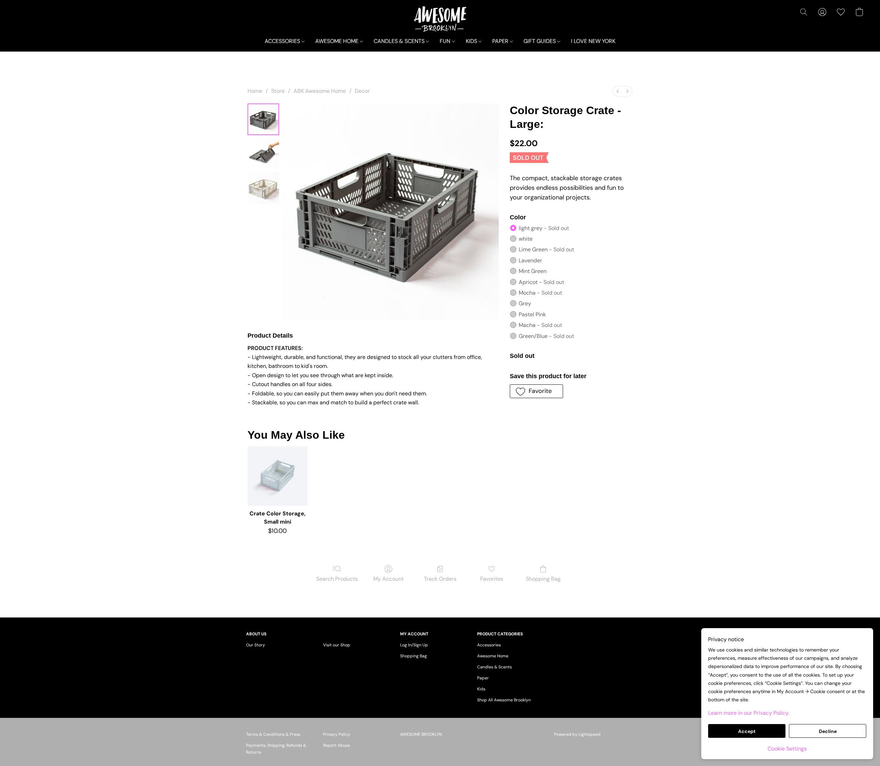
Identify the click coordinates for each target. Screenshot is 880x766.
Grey (525, 303)
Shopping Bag (543, 578)
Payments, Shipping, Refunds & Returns (276, 749)
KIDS (472, 41)
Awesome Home (492, 656)
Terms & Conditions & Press (273, 734)
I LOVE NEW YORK (593, 41)
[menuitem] (618, 91)
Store (278, 91)
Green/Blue (546, 336)
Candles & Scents (494, 667)
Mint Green (533, 271)
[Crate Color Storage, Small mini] (277, 476)
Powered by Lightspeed (577, 734)
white (525, 238)
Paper (483, 678)
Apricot (541, 282)
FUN (446, 41)
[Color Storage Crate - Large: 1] (263, 153)
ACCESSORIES (283, 41)
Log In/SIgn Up (414, 645)
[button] (440, 19)
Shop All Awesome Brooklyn (504, 700)
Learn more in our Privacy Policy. (748, 712)
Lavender (530, 260)
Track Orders (440, 578)
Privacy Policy (336, 734)
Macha (540, 325)
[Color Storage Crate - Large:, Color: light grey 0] (263, 119)
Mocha (540, 292)
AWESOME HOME (337, 41)
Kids (481, 689)
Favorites (491, 578)
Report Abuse (336, 745)
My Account (388, 578)
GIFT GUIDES (540, 41)
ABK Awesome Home (320, 91)
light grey (544, 228)
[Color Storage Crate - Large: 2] (263, 188)
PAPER (501, 41)
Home (255, 91)
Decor (362, 91)
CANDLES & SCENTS (400, 41)
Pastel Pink (532, 314)
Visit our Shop (336, 645)
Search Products (337, 578)
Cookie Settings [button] (787, 748)
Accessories (489, 645)
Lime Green (546, 249)
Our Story (255, 645)
